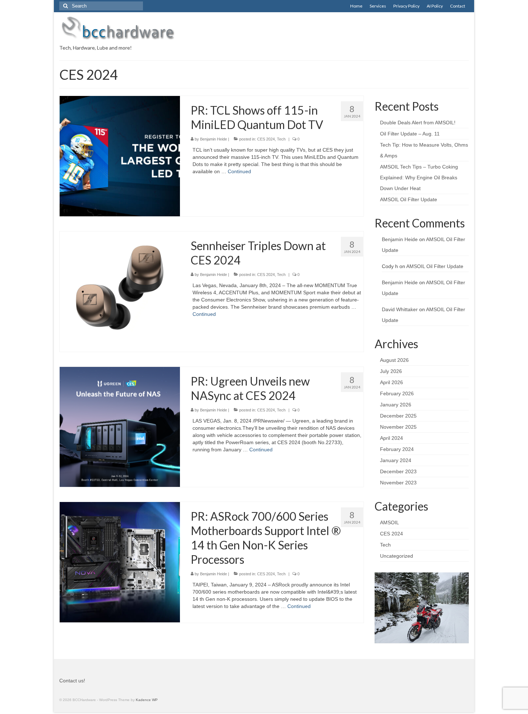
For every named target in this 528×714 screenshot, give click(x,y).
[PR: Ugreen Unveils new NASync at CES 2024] (120, 426)
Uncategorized (396, 556)
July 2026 (391, 371)
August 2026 (394, 360)
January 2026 (395, 404)
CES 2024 (266, 139)
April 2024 (391, 438)
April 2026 (391, 382)
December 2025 (398, 416)
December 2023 (398, 471)
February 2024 (397, 449)
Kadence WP (147, 700)
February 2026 (397, 393)
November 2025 (398, 427)
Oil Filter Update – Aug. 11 (410, 134)
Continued (239, 171)
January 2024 (395, 460)
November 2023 (398, 482)
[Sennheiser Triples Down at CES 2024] (120, 291)
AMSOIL (389, 522)
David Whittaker (400, 309)
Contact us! (72, 680)
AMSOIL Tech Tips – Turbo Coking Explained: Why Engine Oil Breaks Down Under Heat (419, 177)
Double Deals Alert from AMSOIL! (417, 122)
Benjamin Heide (213, 139)
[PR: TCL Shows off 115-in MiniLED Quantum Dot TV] (120, 155)
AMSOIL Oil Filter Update (408, 199)
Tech (281, 139)
